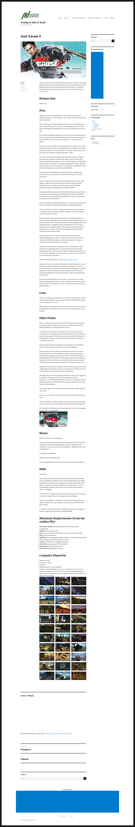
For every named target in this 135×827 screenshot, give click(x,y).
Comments (96, 143)
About (112, 18)
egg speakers (61, 569)
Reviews (23, 91)
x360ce (46, 380)
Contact (105, 18)
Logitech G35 (46, 395)
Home (60, 18)
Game (66, 18)
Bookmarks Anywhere (79, 18)
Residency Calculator (94, 18)
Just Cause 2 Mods (71, 259)
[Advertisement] (97, 75)
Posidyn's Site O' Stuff (33, 22)
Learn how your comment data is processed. (58, 733)
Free (95, 122)
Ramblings (96, 126)
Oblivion (80, 146)
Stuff (93, 130)
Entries (95, 142)
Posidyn (23, 87)
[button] (47, 581)
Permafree (96, 124)
